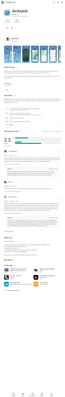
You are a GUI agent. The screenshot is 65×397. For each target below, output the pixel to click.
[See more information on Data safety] (15, 95)
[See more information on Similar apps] (15, 265)
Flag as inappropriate (12, 290)
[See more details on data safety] (10, 125)
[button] (8, 54)
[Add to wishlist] (12, 28)
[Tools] (7, 90)
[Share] (7, 28)
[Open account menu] (62, 2)
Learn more (14, 41)
